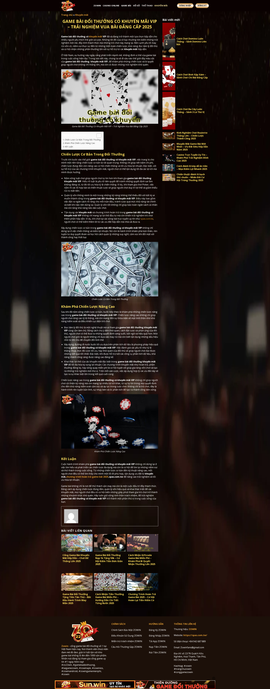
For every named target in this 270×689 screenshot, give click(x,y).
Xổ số (136, 5)
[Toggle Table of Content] (97, 135)
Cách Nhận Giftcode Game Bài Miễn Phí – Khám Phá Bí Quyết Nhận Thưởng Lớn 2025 (141, 560)
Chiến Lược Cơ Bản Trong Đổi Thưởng (83, 139)
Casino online (111, 5)
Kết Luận (69, 146)
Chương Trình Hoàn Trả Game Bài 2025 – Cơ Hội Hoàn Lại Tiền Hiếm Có (142, 597)
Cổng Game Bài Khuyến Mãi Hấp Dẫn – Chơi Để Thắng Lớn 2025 (76, 558)
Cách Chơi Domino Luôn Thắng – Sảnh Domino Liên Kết (191, 41)
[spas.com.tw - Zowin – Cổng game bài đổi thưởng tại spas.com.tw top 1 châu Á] (75, 5)
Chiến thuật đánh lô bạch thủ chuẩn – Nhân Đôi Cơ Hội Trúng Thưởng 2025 (191, 177)
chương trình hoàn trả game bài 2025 (87, 476)
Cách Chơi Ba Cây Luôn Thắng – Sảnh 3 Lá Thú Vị (190, 111)
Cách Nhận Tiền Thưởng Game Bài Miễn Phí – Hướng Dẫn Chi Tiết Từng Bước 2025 (109, 599)
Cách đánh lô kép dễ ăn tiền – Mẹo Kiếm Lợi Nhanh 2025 (192, 168)
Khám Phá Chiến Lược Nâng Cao (80, 143)
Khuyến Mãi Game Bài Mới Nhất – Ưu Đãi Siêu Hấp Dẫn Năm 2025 (192, 146)
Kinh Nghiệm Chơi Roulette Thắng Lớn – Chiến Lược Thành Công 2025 (192, 135)
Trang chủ (67, 14)
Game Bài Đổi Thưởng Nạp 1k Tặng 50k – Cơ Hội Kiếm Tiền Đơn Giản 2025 (109, 560)
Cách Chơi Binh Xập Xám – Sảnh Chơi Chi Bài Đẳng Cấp (192, 76)
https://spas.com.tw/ (195, 635)
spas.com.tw (146, 218)
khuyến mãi (95, 36)
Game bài (126, 5)
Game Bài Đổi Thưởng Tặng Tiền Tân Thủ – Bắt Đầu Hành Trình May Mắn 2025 (77, 599)
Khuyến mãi (161, 5)
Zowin (97, 5)
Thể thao (147, 5)
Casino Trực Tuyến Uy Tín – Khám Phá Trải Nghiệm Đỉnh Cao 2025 (192, 157)
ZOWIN (193, 629)
